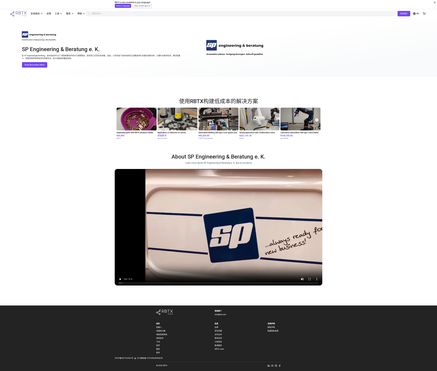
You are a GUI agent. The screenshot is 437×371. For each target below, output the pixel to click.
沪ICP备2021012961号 (124, 358)
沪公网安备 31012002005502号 (150, 358)
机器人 (159, 327)
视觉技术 (160, 338)
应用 (49, 13)
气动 (158, 342)
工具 (57, 13)
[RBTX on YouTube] (272, 365)
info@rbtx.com (220, 314)
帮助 (79, 13)
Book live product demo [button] (34, 65)
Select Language (123, 6)
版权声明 (271, 327)
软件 (158, 345)
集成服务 (218, 345)
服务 (68, 13)
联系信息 (218, 338)
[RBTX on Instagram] (276, 365)
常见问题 (218, 331)
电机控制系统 (161, 334)
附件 (158, 353)
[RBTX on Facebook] (279, 365)
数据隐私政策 (273, 331)
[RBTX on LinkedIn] (269, 365)
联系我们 (404, 13)
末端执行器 (160, 331)
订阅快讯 (218, 342)
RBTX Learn (219, 349)
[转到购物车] (424, 13)
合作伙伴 (218, 334)
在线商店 (35, 13)
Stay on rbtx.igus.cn (142, 6)
